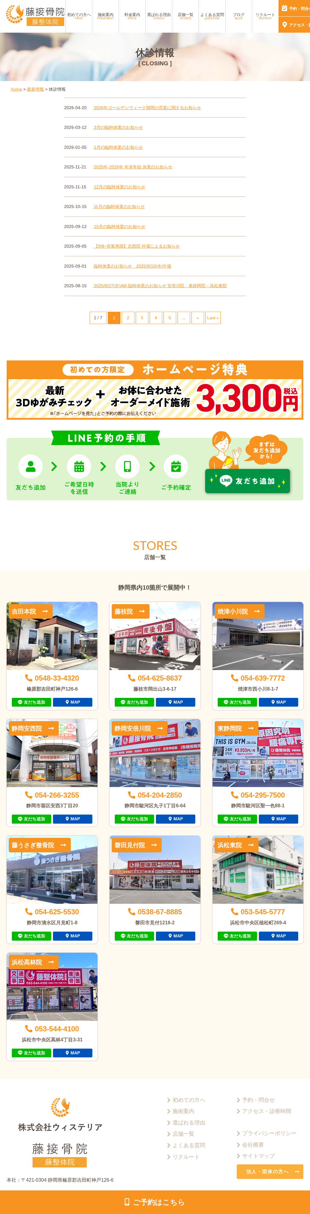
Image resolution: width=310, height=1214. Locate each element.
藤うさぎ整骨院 (33, 845)
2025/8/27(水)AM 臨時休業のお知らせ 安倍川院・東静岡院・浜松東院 (160, 285)
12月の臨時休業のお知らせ (119, 186)
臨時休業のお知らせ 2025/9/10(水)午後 (132, 266)
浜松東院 (230, 845)
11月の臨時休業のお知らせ (119, 206)
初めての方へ (79, 16)
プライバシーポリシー (269, 1133)
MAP (75, 702)
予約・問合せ (258, 1100)
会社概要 (253, 1145)
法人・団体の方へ (267, 1171)
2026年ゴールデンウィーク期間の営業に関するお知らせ (147, 107)
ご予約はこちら (159, 1202)
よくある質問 (212, 16)
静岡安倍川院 (133, 728)
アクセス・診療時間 (266, 1111)
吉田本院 (24, 611)
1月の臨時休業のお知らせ (118, 147)
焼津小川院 (233, 611)
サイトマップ (258, 1156)
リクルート (265, 16)
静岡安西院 (27, 728)
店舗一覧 (185, 16)
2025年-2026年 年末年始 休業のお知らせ (133, 166)
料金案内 (132, 16)
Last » (213, 317)
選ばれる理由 (159, 16)
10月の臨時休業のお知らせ (119, 226)
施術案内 (105, 16)
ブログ (239, 16)
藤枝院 (124, 611)
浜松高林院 (27, 962)
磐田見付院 (130, 845)
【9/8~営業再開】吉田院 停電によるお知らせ (137, 246)
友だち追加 (34, 702)
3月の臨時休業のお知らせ (118, 127)
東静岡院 (230, 728)
